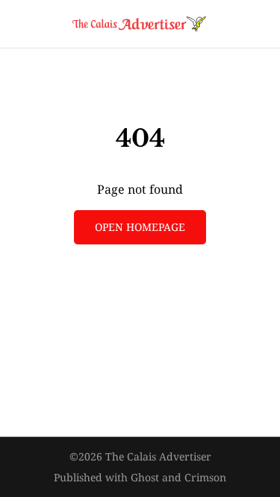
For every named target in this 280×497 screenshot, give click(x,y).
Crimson (205, 477)
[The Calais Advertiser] (140, 24)
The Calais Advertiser (158, 456)
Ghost (145, 477)
